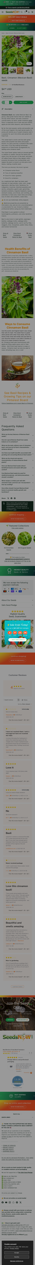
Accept (16, 1252)
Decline (16, 1257)
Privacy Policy (14, 1248)
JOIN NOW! (17, 648)
